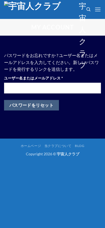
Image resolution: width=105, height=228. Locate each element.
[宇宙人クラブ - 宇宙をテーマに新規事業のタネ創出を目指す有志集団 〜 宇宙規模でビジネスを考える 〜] (39, 9)
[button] (97, 9)
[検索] (88, 9)
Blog (79, 146)
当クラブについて (58, 146)
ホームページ (31, 146)
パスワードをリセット (31, 105)
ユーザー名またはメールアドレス (35, 78)
